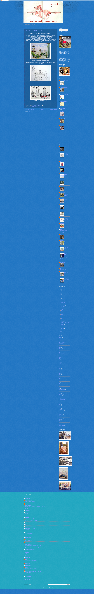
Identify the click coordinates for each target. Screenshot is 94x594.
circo (59, 359)
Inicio (42, 109)
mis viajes (60, 395)
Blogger (52, 587)
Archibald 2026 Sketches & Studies (66, 163)
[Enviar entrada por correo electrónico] (42, 105)
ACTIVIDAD (26, 553)
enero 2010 (62, 329)
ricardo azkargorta (62, 192)
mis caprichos (61, 394)
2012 (60, 297)
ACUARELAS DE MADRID (29, 500)
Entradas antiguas (53, 109)
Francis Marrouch (62, 262)
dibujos (60, 369)
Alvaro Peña (27, 517)
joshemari (60, 385)
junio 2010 (62, 309)
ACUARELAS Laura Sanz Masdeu (30, 528)
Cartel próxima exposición (66, 224)
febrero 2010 (62, 328)
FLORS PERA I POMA (28, 572)
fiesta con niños (61, 377)
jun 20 (62, 314)
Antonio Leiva (62, 223)
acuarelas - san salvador (29, 522)
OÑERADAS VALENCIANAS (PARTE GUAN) (66, 219)
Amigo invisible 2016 (28, 555)
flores (59, 379)
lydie (60, 268)
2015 (60, 293)
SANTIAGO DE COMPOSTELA (66, 263)
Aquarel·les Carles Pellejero (29, 549)
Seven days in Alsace (62, 159)
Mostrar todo (68, 283)
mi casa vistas (61, 390)
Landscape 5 (61, 260)
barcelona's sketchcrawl (29, 544)
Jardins (65, 241)
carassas (60, 358)
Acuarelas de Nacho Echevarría (30, 579)
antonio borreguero (28, 565)
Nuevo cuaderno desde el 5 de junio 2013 (30, 568)
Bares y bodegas (61, 353)
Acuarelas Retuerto (28, 576)
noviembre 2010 (63, 302)
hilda (60, 234)
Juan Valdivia (62, 167)
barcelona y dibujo (61, 349)
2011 (60, 298)
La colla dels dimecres (63, 87)
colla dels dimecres (34, 106)
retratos (60, 409)
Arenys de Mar (61, 343)
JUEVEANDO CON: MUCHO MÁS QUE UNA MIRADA (66, 148)
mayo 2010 (62, 324)
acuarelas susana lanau (28, 512)
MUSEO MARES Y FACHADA (63, 399)
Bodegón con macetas (66, 273)
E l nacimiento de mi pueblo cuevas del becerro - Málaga (66, 279)
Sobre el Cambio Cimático (28, 540)
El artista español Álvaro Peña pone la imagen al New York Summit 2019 (35, 518)
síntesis (60, 420)
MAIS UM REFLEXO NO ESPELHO (66, 154)
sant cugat (60, 415)
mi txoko (60, 393)
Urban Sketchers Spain (63, 101)
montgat (60, 398)
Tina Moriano (62, 271)
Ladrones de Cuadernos (63, 108)
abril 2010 (62, 325)
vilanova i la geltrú (61, 425)
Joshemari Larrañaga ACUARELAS (63, 111)
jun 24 (62, 313)
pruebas (60, 405)
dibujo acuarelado (61, 367)
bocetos (60, 354)
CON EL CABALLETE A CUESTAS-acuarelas (32, 562)
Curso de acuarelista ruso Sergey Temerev (31, 560)
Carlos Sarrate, (28, 505)
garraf (59, 383)
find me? (26, 538)
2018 (60, 289)
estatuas (60, 374)
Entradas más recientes (29, 109)
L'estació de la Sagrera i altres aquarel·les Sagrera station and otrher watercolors (36, 506)
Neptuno (65, 180)
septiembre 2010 (63, 305)
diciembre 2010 (63, 301)
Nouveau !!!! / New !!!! (62, 232)
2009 (60, 331)
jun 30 (62, 310)
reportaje (60, 408)
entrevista (60, 372)
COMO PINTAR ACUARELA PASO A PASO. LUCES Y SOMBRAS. (66, 194)
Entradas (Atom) (31, 111)
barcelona (30, 106)
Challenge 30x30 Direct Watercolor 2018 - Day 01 (63, 269)
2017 (60, 290)
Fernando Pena (62, 198)
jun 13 (62, 317)
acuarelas (60, 338)
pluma (59, 404)
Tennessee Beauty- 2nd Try (66, 235)
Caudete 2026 (66, 168)
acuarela (60, 337)
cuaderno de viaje (61, 364)
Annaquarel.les (27, 524)
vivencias (60, 426)
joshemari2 (61, 125)
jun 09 (62, 318)
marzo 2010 (62, 327)
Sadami (61, 161)
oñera (60, 217)
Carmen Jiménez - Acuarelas (29, 539)
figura (59, 378)
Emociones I (27, 529)
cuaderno (60, 363)
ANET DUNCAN (27, 563)
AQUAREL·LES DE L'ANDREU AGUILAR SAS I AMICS (33, 571)
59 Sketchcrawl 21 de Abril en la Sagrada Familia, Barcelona (33, 545)
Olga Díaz (61, 186)
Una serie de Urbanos (65, 200)
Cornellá (60, 362)
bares (59, 352)
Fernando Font (62, 246)
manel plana (61, 240)
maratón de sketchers (62, 389)
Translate (65, 31)
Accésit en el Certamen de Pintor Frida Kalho (31, 501)
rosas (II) (26, 513)
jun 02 (62, 321)
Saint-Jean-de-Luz (61, 410)
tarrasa (60, 424)
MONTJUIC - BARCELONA (34, 31)
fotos (59, 382)
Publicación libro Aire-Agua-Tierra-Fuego (30, 535)
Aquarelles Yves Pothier (29, 498)
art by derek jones (28, 537)
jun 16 (62, 315)
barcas (60, 347)
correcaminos (62, 146)
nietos (59, 400)
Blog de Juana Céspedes (29, 526)
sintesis (60, 419)
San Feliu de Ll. (61, 414)
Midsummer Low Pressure (63, 230)
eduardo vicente (27, 557)
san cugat (60, 413)
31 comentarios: (39, 105)
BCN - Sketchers (27, 567)
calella (60, 357)
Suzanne (61, 229)
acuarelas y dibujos (28, 519)
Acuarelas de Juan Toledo (29, 503)
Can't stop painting (28, 559)
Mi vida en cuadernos (63, 118)
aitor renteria (27, 552)
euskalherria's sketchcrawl (64, 94)
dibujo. (60, 368)
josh (59, 384)
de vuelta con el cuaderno (64, 80)
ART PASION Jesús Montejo (29, 542)
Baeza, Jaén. (66, 211)
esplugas (60, 373)
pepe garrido (62, 173)
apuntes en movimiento (62, 342)
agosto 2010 (62, 306)
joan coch (61, 204)
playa (59, 403)
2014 (60, 294)
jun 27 (62, 311)
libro (59, 388)
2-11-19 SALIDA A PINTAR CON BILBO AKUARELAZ (32, 520)
